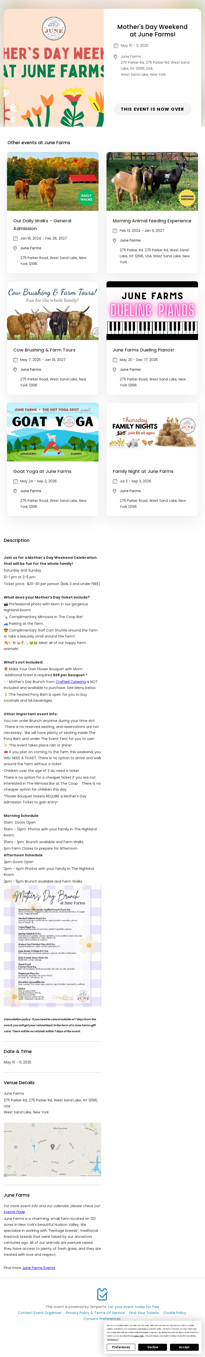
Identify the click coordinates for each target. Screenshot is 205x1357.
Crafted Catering (71, 681)
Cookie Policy (174, 1312)
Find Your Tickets (144, 1312)
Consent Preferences (102, 1318)
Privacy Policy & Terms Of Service (95, 1312)
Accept (184, 1347)
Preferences (121, 1347)
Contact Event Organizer (40, 1312)
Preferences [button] (112, 1339)
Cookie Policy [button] (138, 1336)
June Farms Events (38, 1267)
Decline (153, 1347)
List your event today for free (133, 1306)
